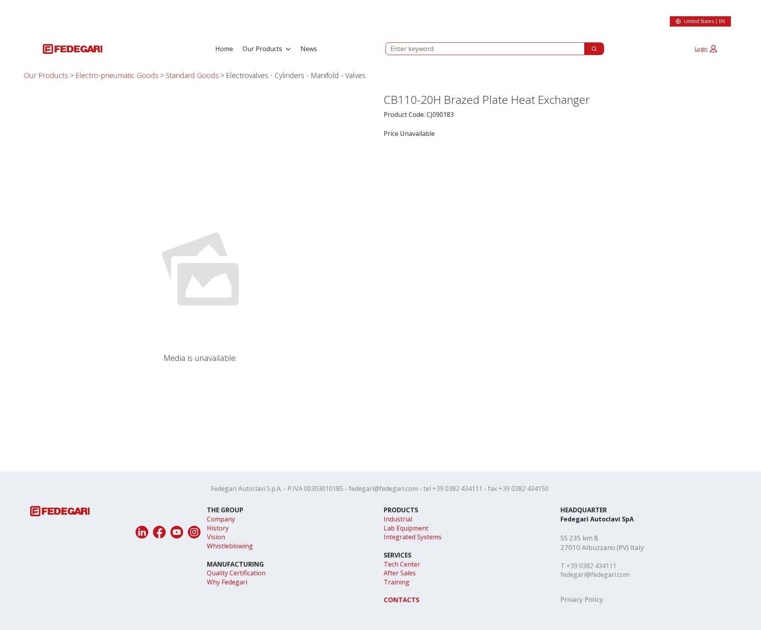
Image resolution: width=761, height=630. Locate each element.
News (308, 48)
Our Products (262, 48)
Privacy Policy (581, 599)
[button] (706, 49)
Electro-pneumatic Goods (117, 75)
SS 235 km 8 (579, 537)
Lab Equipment (406, 528)
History (218, 528)
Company (221, 519)
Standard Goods (192, 75)
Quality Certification (236, 573)
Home (224, 48)
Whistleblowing (230, 546)
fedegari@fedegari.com (383, 488)
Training (396, 582)
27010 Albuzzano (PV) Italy (602, 547)
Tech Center (402, 564)
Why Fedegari (227, 582)
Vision (216, 537)
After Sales (400, 573)
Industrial (398, 519)
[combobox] (482, 49)
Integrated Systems (413, 537)
